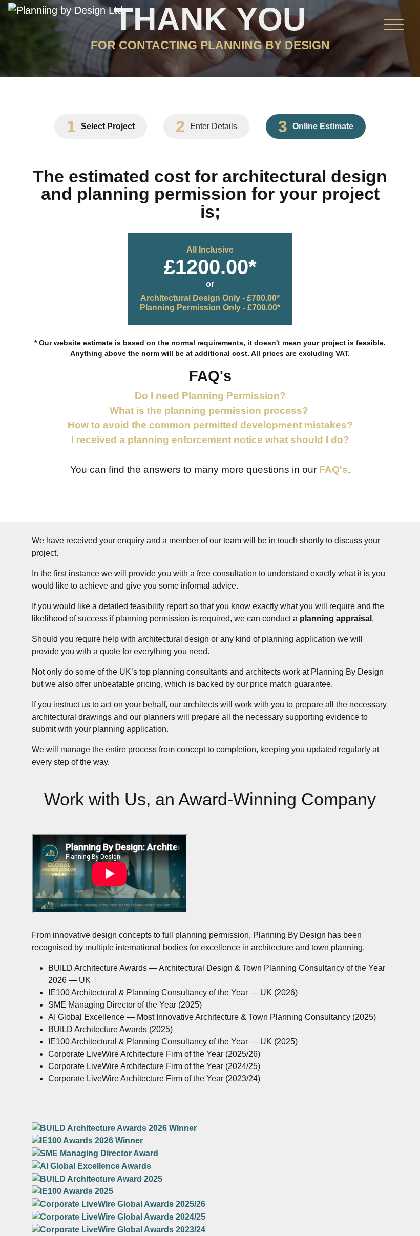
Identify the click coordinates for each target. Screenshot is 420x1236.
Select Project (108, 126)
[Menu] (394, 27)
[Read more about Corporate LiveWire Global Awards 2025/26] (118, 1203)
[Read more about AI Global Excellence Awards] (91, 1165)
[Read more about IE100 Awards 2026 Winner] (87, 1140)
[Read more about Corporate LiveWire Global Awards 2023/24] (118, 1229)
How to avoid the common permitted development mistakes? (210, 425)
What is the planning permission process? (209, 410)
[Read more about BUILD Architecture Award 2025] (97, 1178)
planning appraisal (336, 618)
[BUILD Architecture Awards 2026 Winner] (114, 1127)
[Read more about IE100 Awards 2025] (72, 1191)
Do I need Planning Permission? (210, 395)
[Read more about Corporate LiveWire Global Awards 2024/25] (118, 1216)
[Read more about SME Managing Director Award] (95, 1152)
